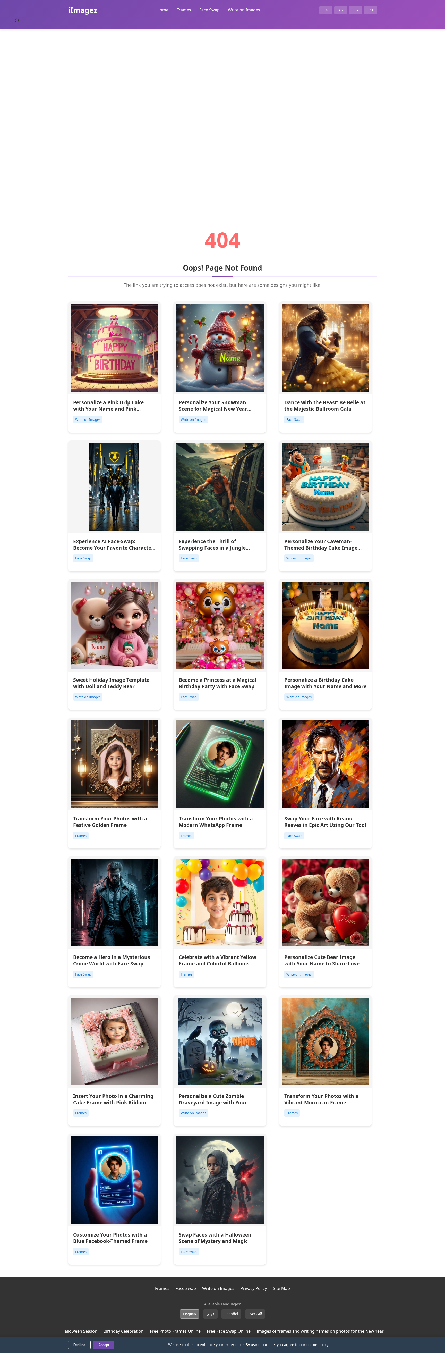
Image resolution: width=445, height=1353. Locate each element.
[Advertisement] (222, 115)
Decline (79, 1345)
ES (355, 10)
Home (162, 10)
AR (340, 10)
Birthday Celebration (124, 1331)
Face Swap (209, 10)
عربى (210, 1313)
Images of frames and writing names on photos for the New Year (320, 1331)
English (189, 1314)
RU (370, 10)
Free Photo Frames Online (175, 1331)
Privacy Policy (254, 1288)
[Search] (17, 20)
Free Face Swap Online (229, 1331)
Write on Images (244, 10)
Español (231, 1313)
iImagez (82, 10)
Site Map (281, 1288)
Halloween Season (79, 1331)
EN (325, 10)
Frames (184, 10)
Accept (103, 1345)
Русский (255, 1313)
